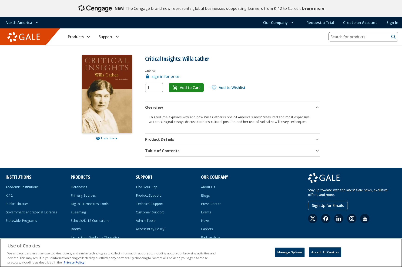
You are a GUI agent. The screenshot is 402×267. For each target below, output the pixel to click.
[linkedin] (338, 218)
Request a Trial (320, 22)
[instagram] (351, 218)
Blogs (205, 195)
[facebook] (325, 218)
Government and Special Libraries (31, 212)
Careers (207, 229)
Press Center (211, 204)
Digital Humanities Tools (90, 204)
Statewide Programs (21, 220)
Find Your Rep (146, 187)
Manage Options (289, 252)
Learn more (313, 8)
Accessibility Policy (150, 229)
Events (206, 212)
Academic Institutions (22, 187)
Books (76, 229)
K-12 (9, 195)
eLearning (78, 212)
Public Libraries (17, 204)
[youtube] (364, 218)
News (205, 220)
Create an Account (360, 22)
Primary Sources (83, 195)
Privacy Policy (74, 262)
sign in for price (165, 76)
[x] (312, 218)
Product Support (148, 195)
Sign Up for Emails (328, 205)
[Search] (393, 37)
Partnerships (210, 237)
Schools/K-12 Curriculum (90, 220)
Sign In (392, 22)
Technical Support (150, 204)
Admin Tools (145, 220)
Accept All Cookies (325, 252)
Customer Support (150, 212)
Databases (79, 187)
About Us (208, 187)
